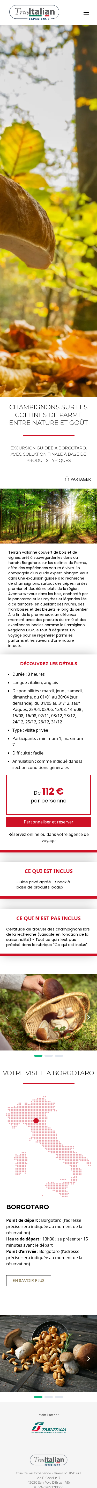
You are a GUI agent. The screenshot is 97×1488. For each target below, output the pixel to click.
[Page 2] (48, 1056)
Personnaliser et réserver (48, 822)
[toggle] (86, 13)
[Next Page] (89, 1017)
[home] (34, 12)
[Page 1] (38, 1056)
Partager (81, 479)
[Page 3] (59, 1056)
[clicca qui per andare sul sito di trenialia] (49, 1427)
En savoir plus (28, 1281)
